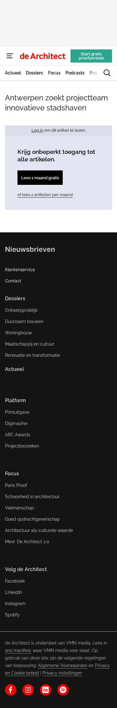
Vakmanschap (19, 507)
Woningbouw (18, 332)
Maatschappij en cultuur (29, 343)
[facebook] (10, 689)
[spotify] (63, 689)
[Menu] (10, 56)
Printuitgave (17, 412)
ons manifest (18, 650)
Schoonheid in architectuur (32, 496)
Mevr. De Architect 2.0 (27, 541)
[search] (107, 73)
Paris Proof (16, 485)
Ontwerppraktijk (21, 310)
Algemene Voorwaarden (62, 665)
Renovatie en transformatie (32, 355)
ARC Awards (17, 434)
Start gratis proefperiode (91, 56)
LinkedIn (13, 592)
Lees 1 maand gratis (40, 177)
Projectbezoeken (22, 445)
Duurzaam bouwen (24, 321)
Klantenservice (20, 269)
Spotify (12, 614)
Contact (13, 280)
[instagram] (28, 689)
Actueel (14, 369)
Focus (12, 474)
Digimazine (16, 423)
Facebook (15, 581)
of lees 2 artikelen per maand (45, 194)
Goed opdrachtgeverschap (32, 519)
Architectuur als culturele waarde (39, 530)
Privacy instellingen (62, 672)
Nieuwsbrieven (30, 249)
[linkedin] (45, 689)
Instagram (15, 603)
